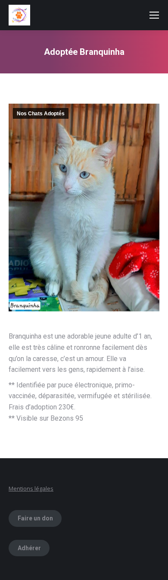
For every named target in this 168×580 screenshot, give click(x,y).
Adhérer (29, 548)
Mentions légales (31, 488)
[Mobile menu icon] (154, 15)
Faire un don (35, 518)
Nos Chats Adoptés (41, 114)
